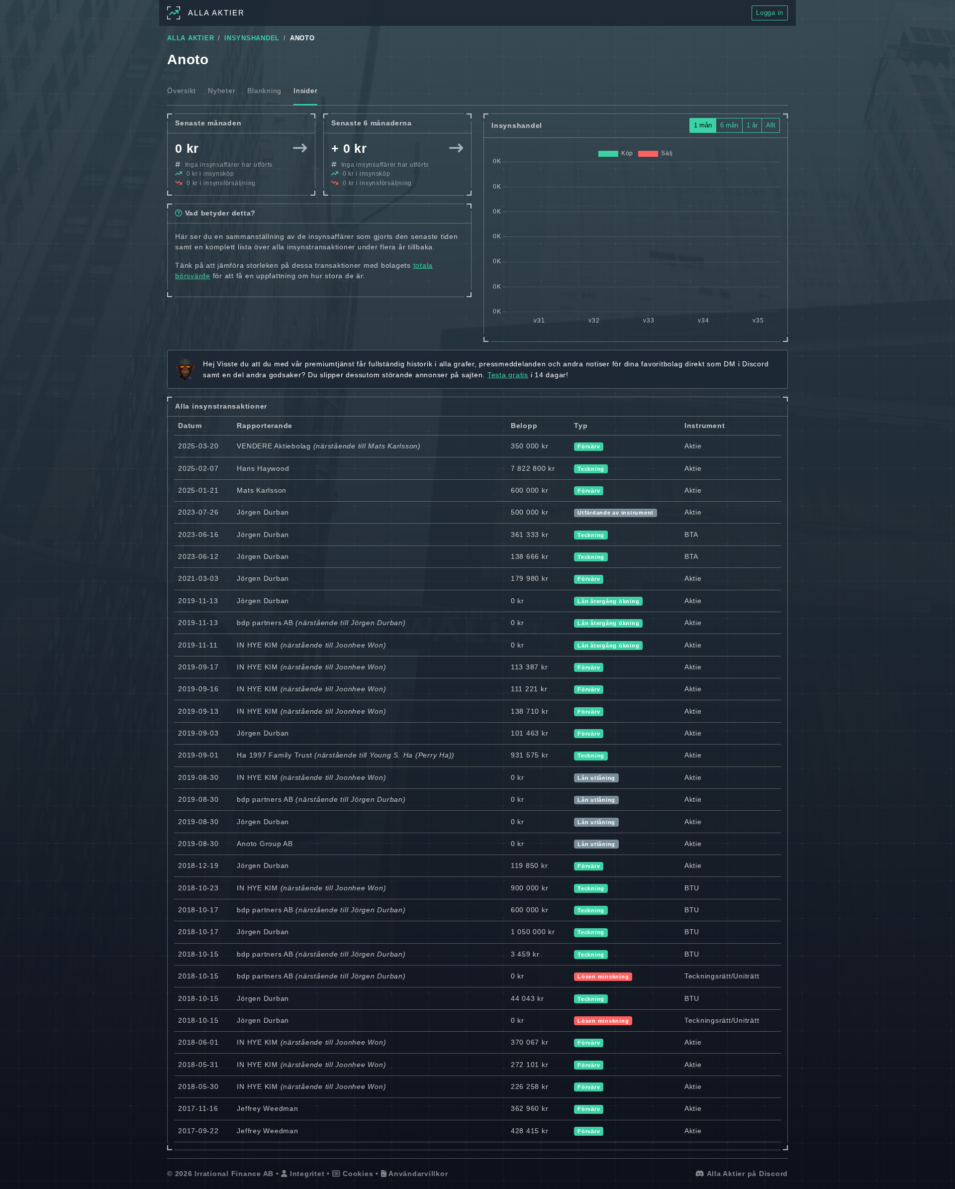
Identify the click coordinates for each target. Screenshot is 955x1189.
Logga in (769, 12)
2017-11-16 (198, 1108)
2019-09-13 (198, 711)
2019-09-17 (198, 667)
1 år (752, 125)
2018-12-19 (198, 865)
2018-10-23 (198, 888)
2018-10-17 (198, 910)
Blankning (264, 91)
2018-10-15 (198, 954)
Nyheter (221, 91)
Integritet (305, 1174)
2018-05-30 (198, 1086)
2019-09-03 (198, 733)
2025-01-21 (198, 490)
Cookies (356, 1174)
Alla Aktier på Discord (746, 1174)
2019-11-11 (198, 645)
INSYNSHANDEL (252, 38)
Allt (770, 125)
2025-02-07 (198, 468)
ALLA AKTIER (190, 38)
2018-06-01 (198, 1042)
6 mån (729, 125)
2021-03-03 (198, 578)
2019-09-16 (198, 689)
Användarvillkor (417, 1174)
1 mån (703, 125)
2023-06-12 (198, 556)
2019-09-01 (198, 755)
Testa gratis (507, 375)
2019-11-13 (198, 601)
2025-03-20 (198, 446)
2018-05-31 (198, 1065)
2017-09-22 (198, 1131)
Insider (305, 91)
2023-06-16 (198, 535)
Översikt (181, 91)
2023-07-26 (198, 512)
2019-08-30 (198, 777)
